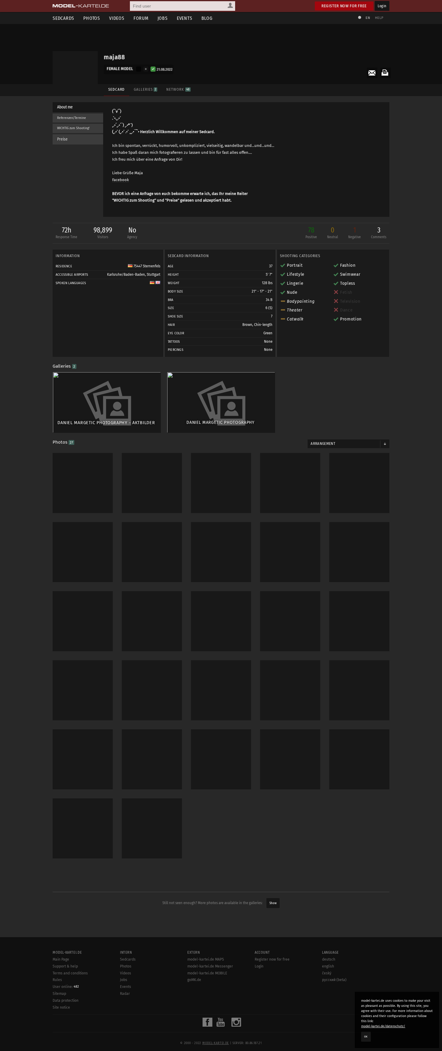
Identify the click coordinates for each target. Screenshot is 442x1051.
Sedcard (116, 89)
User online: (66, 987)
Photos (91, 18)
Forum (141, 18)
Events (184, 18)
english (328, 966)
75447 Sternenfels (146, 266)
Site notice (61, 1007)
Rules (57, 980)
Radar (125, 994)
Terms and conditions (70, 973)
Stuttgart (153, 274)
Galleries (145, 89)
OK (366, 1036)
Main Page (61, 959)
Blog (207, 18)
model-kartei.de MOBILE (207, 973)
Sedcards (63, 18)
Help (379, 18)
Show (273, 903)
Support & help (65, 966)
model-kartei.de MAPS (205, 959)
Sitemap (59, 994)
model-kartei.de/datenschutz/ (383, 1026)
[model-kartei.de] (81, 6)
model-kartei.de (215, 1043)
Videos (116, 18)
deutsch (328, 959)
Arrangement (323, 444)
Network (177, 89)
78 (311, 232)
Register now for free (344, 6)
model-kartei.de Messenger (210, 966)
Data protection (65, 1000)
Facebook (120, 180)
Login (382, 6)
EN (368, 18)
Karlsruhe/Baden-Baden (126, 274)
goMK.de (194, 980)
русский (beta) (334, 980)
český (326, 973)
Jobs (163, 18)
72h (66, 232)
